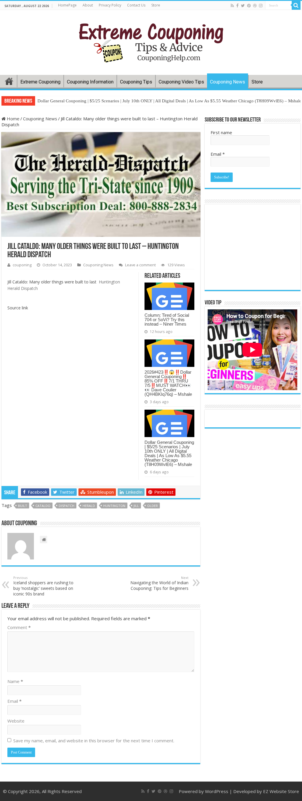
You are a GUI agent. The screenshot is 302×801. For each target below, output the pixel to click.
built (22, 505)
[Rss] (232, 5)
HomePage (67, 5)
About (88, 5)
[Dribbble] (254, 5)
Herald (89, 505)
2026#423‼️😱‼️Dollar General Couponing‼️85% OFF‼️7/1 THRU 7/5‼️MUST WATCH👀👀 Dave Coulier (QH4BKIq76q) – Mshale (168, 383)
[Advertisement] (100, 527)
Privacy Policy (110, 5)
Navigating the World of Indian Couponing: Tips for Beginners (159, 583)
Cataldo (42, 505)
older (152, 505)
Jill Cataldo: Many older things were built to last (51, 282)
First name (221, 132)
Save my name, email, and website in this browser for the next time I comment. (93, 740)
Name (15, 681)
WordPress (216, 791)
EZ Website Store (281, 791)
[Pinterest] (249, 5)
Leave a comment (140, 264)
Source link (17, 308)
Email (14, 701)
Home (9, 81)
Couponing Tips (136, 82)
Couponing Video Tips (181, 82)
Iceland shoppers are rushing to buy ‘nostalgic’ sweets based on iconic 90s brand (43, 586)
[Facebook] (237, 5)
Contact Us (136, 5)
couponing (22, 264)
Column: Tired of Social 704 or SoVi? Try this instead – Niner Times (167, 319)
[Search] (296, 5)
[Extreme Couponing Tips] (151, 41)
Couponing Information (90, 82)
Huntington (114, 505)
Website (15, 721)
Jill (136, 505)
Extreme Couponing (40, 82)
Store (155, 5)
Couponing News (227, 82)
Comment (19, 627)
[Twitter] (242, 5)
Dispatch (66, 505)
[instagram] (260, 5)
